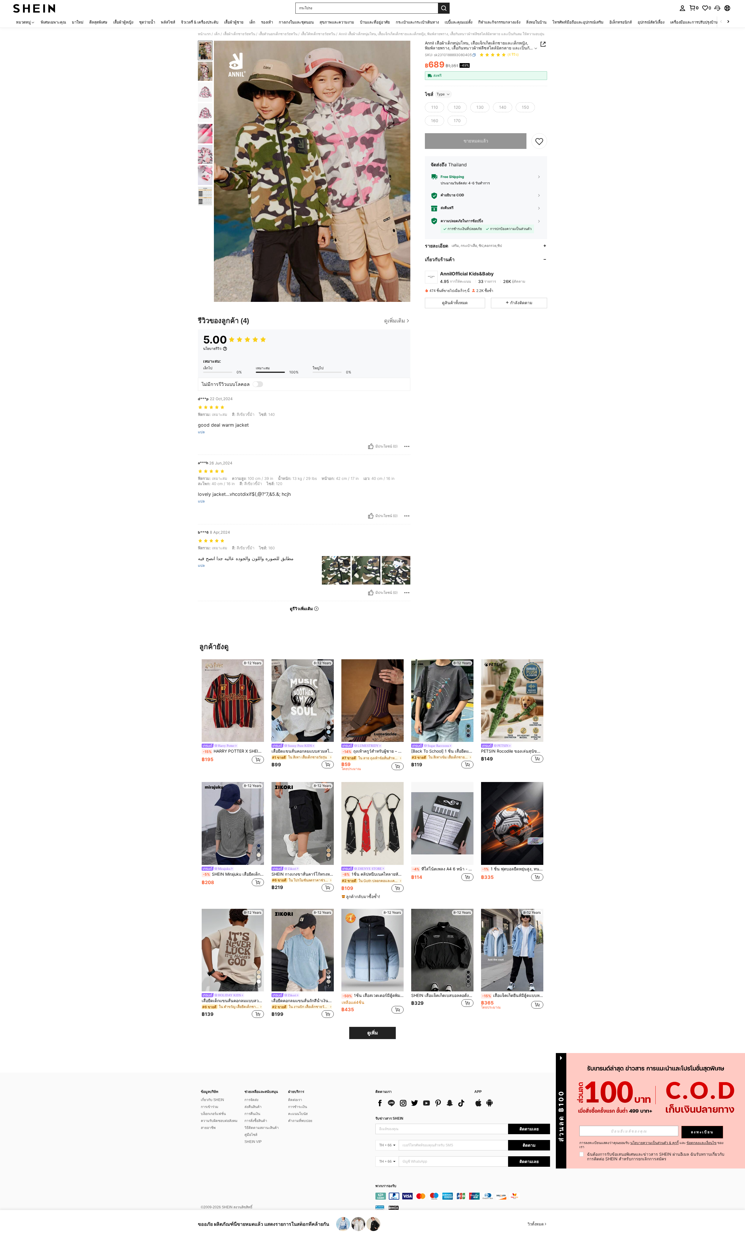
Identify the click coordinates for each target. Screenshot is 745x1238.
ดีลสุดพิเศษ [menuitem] (98, 22)
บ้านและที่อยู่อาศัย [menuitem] (375, 22)
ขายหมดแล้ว (476, 141)
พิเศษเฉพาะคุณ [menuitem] (53, 22)
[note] (361, 896)
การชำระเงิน (297, 1107)
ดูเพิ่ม (372, 1032)
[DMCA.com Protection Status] (394, 1207)
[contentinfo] (462, 1196)
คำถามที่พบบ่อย (300, 1121)
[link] (694, 7)
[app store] (478, 1106)
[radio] (434, 107)
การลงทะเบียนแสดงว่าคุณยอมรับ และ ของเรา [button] (651, 1145)
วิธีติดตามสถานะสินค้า (261, 1128)
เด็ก (217, 34)
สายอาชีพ (208, 1128)
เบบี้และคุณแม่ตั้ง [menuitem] (458, 22)
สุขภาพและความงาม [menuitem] (337, 22)
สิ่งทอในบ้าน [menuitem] (536, 22)
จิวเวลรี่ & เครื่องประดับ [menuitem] (199, 22)
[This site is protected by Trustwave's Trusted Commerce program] (379, 1207)
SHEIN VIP (253, 1142)
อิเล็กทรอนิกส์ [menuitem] (620, 22)
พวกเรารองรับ (385, 1186)
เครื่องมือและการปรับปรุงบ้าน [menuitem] (694, 22)
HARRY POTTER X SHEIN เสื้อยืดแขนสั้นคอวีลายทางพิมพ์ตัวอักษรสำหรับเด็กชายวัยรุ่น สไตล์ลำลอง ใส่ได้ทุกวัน (233, 751)
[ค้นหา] (444, 8)
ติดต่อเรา (295, 1100)
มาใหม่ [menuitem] (78, 22)
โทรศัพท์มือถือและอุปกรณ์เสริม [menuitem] (578, 22)
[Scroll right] (728, 22)
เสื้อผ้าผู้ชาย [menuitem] (234, 22)
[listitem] (232, 715)
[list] (422, 1103)
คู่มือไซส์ (250, 1135)
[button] (717, 8)
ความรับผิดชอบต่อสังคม (219, 1121)
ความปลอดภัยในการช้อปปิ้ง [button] (462, 221)
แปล (201, 432)
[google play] (489, 1106)
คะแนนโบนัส (298, 1114)
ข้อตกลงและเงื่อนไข (701, 1143)
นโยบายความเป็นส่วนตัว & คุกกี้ (654, 1143)
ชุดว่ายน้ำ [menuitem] (147, 22)
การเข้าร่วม (209, 1107)
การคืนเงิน (252, 1114)
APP (478, 1092)
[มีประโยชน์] (370, 446)
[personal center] (682, 8)
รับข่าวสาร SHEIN (389, 1118)
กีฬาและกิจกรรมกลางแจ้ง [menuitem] (499, 22)
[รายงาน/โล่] (406, 446)
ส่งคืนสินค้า (253, 1107)
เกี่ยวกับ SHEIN (212, 1100)
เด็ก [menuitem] (252, 22)
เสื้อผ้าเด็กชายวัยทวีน (239, 34)
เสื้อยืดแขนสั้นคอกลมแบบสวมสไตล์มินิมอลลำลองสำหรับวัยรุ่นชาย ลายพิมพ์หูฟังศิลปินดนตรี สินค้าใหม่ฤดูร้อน (303, 751)
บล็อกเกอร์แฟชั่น (213, 1114)
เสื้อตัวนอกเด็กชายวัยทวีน (278, 34)
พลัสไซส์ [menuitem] (168, 22)
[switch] (258, 384)
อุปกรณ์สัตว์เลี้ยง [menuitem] (651, 22)
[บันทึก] (539, 141)
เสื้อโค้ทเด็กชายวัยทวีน (318, 34)
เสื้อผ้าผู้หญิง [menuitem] (123, 22)
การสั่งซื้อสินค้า (255, 1121)
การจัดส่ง (251, 1100)
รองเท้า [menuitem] (267, 22)
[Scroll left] (721, 22)
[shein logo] (34, 8)
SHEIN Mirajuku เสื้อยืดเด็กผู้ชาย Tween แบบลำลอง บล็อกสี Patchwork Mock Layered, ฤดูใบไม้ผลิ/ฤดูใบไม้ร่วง (233, 874)
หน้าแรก (204, 34)
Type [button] (441, 94)
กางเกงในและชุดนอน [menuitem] (296, 22)
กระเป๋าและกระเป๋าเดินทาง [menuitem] (417, 22)
